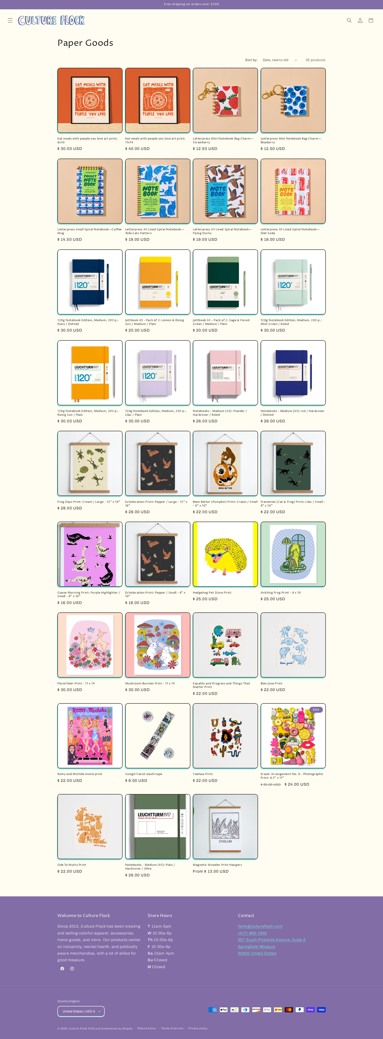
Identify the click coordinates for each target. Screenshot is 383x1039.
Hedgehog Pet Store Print (212, 593)
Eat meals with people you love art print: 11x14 (155, 140)
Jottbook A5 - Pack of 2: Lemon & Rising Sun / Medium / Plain (154, 322)
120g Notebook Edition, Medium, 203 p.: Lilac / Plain (155, 413)
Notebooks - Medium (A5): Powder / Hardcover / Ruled (220, 413)
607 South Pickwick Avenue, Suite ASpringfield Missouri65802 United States (272, 946)
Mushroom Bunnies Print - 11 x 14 (150, 684)
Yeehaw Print (203, 774)
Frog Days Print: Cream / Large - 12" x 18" (88, 502)
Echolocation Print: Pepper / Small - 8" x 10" (155, 594)
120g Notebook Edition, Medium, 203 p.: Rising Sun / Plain (88, 413)
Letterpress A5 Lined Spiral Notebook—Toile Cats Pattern (154, 231)
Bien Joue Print (272, 684)
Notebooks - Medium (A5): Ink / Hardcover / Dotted (293, 413)
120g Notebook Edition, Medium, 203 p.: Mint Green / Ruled (291, 322)
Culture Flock (78, 1028)
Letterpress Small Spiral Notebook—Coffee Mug (89, 231)
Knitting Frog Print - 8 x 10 (281, 593)
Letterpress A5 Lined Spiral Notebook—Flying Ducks (222, 231)
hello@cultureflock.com (260, 926)
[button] (10, 20)
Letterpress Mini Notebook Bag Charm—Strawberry (223, 140)
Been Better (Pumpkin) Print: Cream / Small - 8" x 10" (225, 504)
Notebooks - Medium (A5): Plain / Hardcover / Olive (150, 867)
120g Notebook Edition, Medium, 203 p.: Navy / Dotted (88, 322)
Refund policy (146, 1028)
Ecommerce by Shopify (116, 1028)
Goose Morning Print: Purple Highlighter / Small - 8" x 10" (88, 594)
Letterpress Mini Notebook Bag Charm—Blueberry (291, 140)
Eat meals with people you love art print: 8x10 (87, 140)
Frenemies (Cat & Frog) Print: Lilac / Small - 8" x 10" (293, 504)
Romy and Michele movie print (79, 774)
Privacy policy (197, 1028)
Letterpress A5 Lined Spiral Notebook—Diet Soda (290, 231)
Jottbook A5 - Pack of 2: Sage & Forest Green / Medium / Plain (221, 322)
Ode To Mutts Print (71, 865)
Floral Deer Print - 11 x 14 (76, 684)
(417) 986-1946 (252, 933)
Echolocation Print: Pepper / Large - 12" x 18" (156, 504)
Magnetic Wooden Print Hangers (217, 865)
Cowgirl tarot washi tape (143, 774)
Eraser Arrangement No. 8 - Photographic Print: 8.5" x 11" (292, 776)
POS (91, 1028)
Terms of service (172, 1028)
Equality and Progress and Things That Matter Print (221, 685)
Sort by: (251, 60)
